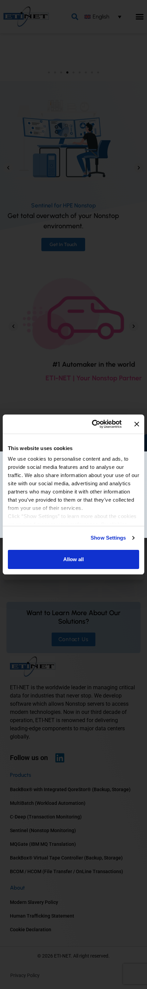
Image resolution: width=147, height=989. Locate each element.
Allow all (73, 559)
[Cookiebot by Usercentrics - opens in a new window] (92, 424)
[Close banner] (136, 424)
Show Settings (108, 538)
